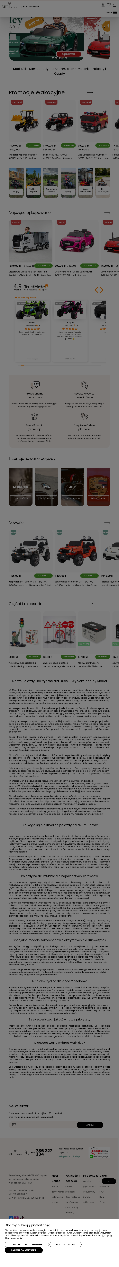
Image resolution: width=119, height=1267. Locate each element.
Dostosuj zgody (65, 1244)
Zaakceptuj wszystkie (23, 1250)
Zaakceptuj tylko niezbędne (26, 1244)
